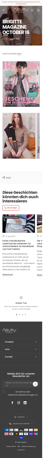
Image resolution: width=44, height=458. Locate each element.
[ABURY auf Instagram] (18, 402)
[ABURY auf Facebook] (12, 402)
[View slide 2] (19, 314)
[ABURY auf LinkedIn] (25, 402)
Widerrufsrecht (11, 446)
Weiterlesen (7, 274)
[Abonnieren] (35, 384)
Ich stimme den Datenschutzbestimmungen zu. (23, 393)
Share (8, 177)
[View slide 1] (16, 314)
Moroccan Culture (11, 217)
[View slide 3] (22, 314)
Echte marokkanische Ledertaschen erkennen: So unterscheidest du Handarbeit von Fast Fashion (18, 245)
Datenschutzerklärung (28, 446)
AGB (18, 446)
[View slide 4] (25, 314)
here (19, 53)
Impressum (21, 450)
